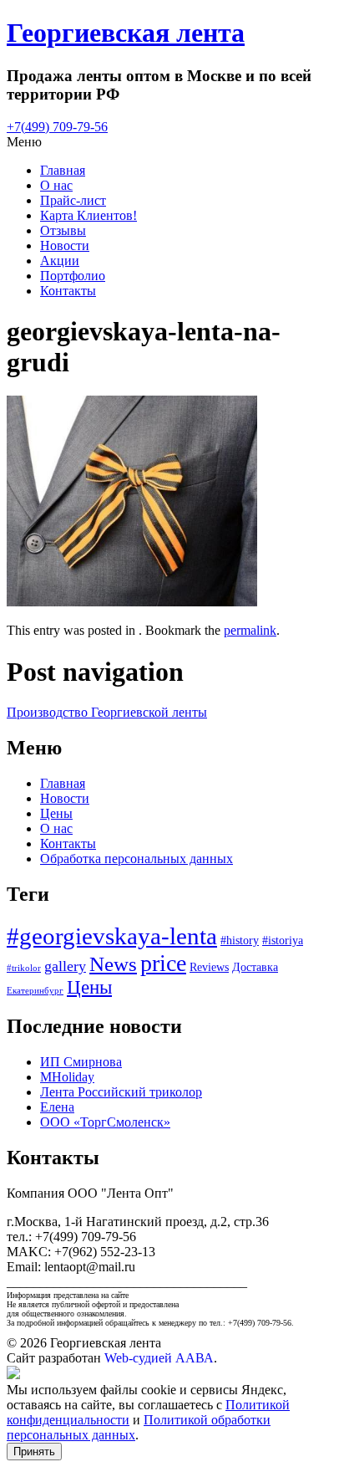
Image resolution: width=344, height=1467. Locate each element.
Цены (56, 813)
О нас (56, 185)
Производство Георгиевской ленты (107, 712)
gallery (65, 966)
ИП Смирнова (81, 1062)
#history (239, 940)
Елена (57, 1107)
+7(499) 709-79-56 (57, 127)
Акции (59, 260)
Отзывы (63, 230)
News (113, 964)
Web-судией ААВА (159, 1358)
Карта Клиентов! (88, 215)
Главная (62, 170)
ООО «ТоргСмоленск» (105, 1122)
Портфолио (72, 275)
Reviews (209, 967)
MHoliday (67, 1077)
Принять (34, 1451)
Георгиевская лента (126, 33)
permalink (250, 630)
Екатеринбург (35, 990)
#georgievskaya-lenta (112, 936)
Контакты (68, 291)
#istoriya (282, 940)
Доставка (255, 967)
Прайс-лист (73, 200)
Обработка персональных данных (136, 858)
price (163, 963)
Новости (64, 245)
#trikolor (24, 968)
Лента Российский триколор (121, 1092)
